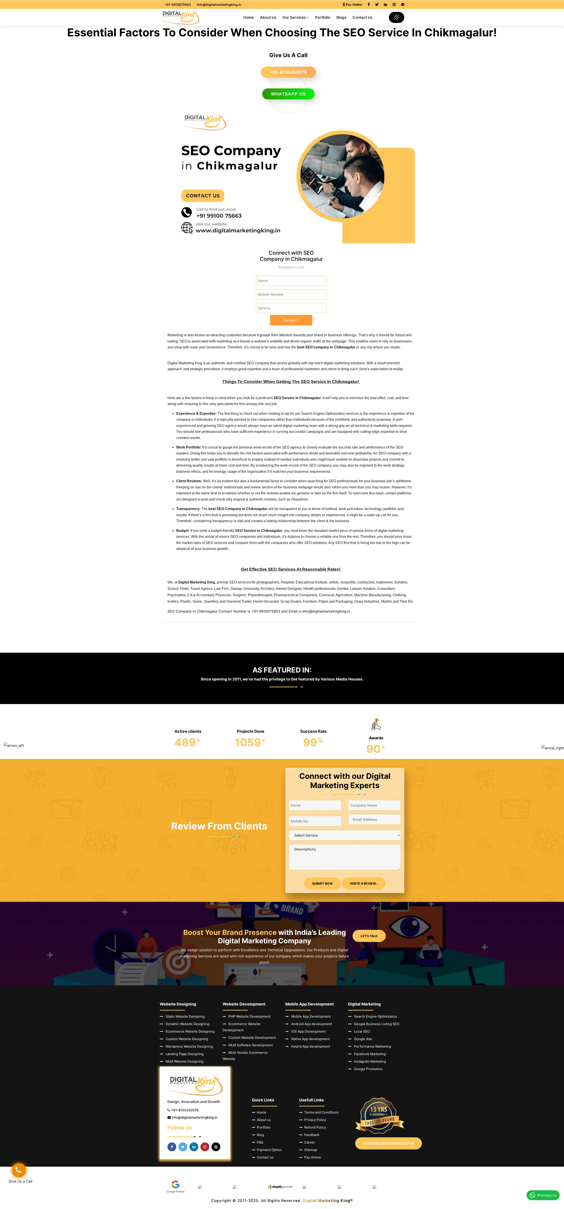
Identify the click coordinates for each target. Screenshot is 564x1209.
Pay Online (311, 1157)
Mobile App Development (310, 1016)
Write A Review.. (364, 883)
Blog (259, 1135)
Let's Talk (369, 936)
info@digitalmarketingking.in (194, 1117)
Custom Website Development (251, 1037)
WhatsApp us (288, 94)
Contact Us (362, 17)
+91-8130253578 (288, 72)
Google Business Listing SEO (375, 1024)
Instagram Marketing (368, 1061)
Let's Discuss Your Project (387, 1143)
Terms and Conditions (320, 1112)
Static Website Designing (184, 1016)
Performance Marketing (371, 1046)
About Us (268, 17)
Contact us (264, 1157)
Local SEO (360, 1031)
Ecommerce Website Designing (188, 1031)
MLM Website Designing (183, 1061)
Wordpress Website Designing (188, 1046)
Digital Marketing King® (328, 1200)
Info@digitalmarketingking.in (326, 611)
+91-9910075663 (178, 4)
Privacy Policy (314, 1120)
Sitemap (309, 1150)
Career (308, 1142)
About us (263, 1120)
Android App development (310, 1024)
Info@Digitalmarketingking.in (219, 4)
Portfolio (322, 17)
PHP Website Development (248, 1016)
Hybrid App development (309, 1046)
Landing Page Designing (183, 1054)
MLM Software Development (249, 1045)
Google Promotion (366, 1069)
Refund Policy (314, 1127)
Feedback (310, 1135)
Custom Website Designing (185, 1039)
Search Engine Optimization (374, 1016)
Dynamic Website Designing (186, 1024)
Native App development (309, 1039)
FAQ (259, 1142)
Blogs (341, 17)
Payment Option (268, 1150)
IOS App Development (307, 1031)
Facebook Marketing (368, 1054)
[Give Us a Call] (19, 1170)
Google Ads (361, 1039)
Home (248, 17)
